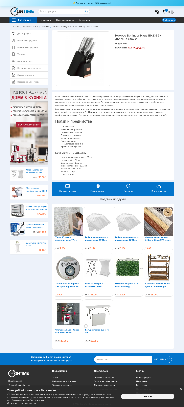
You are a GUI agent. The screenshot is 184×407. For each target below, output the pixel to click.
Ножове (45, 26)
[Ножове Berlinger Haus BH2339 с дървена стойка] (83, 59)
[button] (62, 403)
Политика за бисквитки (104, 385)
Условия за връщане (62, 385)
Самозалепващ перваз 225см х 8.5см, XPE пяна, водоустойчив (157, 239)
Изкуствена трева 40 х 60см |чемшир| (126, 285)
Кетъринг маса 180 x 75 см (97, 331)
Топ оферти (45, 20)
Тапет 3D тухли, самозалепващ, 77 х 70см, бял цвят (65, 239)
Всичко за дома (30, 26)
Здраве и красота (25, 75)
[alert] (92, 396)
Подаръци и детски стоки (29, 68)
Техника (21, 54)
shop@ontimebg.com (20, 385)
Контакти (170, 20)
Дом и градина (24, 33)
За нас (55, 377)
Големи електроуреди (27, 47)
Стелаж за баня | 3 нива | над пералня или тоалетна (67, 331)
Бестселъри (84, 20)
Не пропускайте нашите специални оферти (51, 359)
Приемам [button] (148, 396)
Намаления (141, 381)
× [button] (181, 389)
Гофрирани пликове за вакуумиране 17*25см (97, 238)
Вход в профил (143, 377)
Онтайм (15, 26)
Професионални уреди (28, 82)
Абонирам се (162, 359)
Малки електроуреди (27, 40)
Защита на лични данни (105, 381)
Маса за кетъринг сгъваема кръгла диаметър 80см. (94, 285)
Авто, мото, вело (25, 61)
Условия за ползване (104, 377)
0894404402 (16, 381)
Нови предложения (65, 20)
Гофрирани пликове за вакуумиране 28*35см (127, 238)
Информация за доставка (64, 381)
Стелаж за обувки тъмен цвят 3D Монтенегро (157, 285)
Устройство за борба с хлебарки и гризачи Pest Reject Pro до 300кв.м (67, 285)
